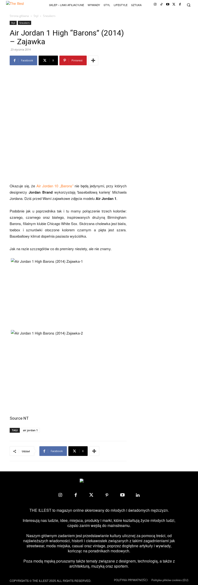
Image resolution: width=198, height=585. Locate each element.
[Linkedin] (138, 495)
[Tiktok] (161, 4)
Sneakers (24, 22)
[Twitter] (174, 4)
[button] (188, 4)
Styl (36, 16)
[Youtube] (167, 4)
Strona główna (19, 16)
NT (26, 418)
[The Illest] (18, 5)
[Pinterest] (107, 495)
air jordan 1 (30, 430)
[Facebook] (180, 4)
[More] (93, 60)
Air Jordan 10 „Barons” (54, 185)
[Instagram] (155, 4)
